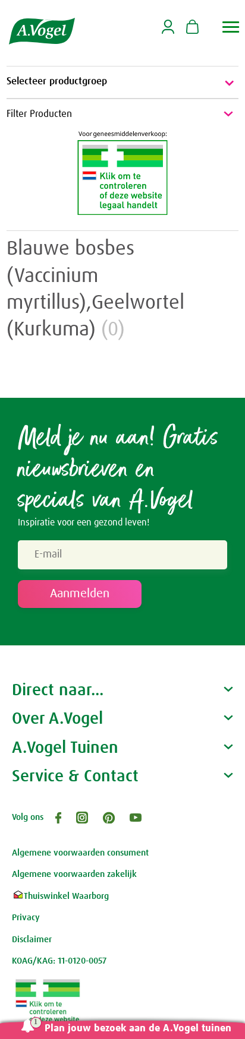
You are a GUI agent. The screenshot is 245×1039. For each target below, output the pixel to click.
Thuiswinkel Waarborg (66, 896)
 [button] (231, 27)
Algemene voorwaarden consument (80, 852)
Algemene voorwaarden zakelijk (74, 874)
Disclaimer (32, 939)
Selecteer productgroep (57, 82)
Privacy (26, 917)
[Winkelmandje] (192, 27)
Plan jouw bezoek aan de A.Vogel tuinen (138, 1029)
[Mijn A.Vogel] (168, 31)
